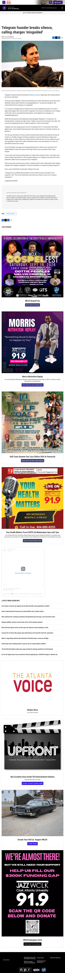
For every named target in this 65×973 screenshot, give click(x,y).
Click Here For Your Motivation (32, 385)
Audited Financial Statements (41, 961)
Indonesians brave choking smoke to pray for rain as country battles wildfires (24, 644)
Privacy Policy (40, 957)
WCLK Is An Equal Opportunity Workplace (29, 962)
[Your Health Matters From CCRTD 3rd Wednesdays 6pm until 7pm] (32, 498)
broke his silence (35, 95)
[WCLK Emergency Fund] (32, 893)
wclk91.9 (27, 593)
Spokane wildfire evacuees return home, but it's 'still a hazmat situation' (22, 622)
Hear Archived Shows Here (32, 541)
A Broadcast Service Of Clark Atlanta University (30, 958)
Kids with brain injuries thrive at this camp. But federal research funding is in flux (25, 627)
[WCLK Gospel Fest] (32, 266)
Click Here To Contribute (32, 944)
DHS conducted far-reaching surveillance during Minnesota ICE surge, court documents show (28, 617)
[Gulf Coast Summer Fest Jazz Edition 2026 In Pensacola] (32, 422)
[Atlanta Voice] (32, 683)
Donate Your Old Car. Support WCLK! (32, 839)
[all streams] (62, 8)
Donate (58, 2)
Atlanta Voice (32, 710)
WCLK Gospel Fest (32, 301)
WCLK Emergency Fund (32, 940)
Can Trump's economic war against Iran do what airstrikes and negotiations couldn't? (26, 606)
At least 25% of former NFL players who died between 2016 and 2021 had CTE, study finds (27, 633)
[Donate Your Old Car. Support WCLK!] (32, 813)
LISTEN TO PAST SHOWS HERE (33, 783)
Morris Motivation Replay (32, 376)
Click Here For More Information (32, 461)
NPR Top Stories (11, 213)
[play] (4, 8)
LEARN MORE (32, 844)
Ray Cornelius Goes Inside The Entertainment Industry (32, 777)
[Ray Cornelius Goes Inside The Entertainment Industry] (32, 746)
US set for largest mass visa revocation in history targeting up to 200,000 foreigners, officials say (29, 654)
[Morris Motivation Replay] (32, 342)
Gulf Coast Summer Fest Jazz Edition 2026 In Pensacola (32, 456)
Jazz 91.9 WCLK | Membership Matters (32, 12)
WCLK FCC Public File (55, 957)
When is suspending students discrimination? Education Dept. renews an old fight (25, 638)
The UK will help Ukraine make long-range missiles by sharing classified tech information (27, 649)
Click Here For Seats (32, 305)
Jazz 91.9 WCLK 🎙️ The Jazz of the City (13, 593)
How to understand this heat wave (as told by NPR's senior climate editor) (23, 611)
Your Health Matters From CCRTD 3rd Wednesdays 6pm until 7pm (32, 532)
